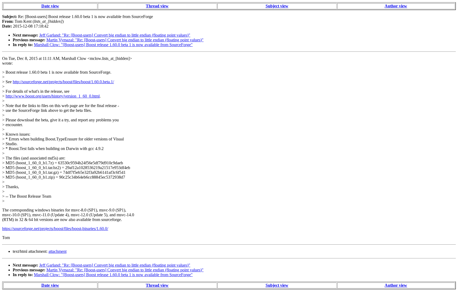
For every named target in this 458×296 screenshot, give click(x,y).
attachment (58, 251)
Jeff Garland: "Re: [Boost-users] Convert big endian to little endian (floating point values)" (114, 35)
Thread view (157, 6)
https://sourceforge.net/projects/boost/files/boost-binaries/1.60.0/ (55, 228)
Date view (50, 6)
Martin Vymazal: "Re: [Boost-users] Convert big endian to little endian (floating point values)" (125, 40)
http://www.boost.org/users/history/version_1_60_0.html (53, 96)
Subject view (277, 6)
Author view (396, 6)
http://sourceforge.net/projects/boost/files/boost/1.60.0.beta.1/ (63, 81)
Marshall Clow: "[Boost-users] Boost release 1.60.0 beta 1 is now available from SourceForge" (113, 44)
